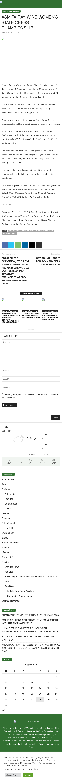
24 (6, 699)
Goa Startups (11, 503)
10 (6, 687)
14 (40, 687)
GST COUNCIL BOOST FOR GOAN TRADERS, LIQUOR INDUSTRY (48, 261)
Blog (4, 484)
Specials (5, 561)
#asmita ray (14, 231)
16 (56, 687)
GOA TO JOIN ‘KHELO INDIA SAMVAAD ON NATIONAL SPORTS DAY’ (28, 638)
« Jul (4, 709)
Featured (9, 498)
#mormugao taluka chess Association (37, 231)
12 (23, 687)
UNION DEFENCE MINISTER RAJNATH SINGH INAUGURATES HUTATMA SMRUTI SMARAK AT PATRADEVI (31, 630)
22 (48, 693)
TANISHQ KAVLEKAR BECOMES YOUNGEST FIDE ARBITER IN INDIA (31, 315)
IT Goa (8, 508)
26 (23, 699)
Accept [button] (28, 775)
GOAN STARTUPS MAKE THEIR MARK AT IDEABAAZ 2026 (30, 615)
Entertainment (8, 523)
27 (32, 699)
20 (32, 693)
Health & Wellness (10, 542)
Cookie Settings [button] (12, 775)
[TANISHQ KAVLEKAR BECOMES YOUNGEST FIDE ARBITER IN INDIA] (31, 305)
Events (5, 537)
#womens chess (9, 234)
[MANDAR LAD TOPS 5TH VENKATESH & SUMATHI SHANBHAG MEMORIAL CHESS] (51, 305)
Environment (8, 532)
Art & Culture (8, 479)
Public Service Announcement (19, 595)
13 (32, 687)
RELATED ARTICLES (31, 293)
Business (6, 489)
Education (6, 518)
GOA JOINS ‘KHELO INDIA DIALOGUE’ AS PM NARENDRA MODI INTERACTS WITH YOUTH (30, 622)
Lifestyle (5, 552)
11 (14, 687)
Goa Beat (9, 586)
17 (6, 693)
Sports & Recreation (11, 11)
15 (48, 687)
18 (14, 693)
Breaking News (12, 566)
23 (56, 693)
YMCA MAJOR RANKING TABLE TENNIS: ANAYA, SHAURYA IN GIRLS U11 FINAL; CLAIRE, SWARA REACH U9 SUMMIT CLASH (31, 648)
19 (23, 693)
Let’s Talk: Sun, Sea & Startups (19, 591)
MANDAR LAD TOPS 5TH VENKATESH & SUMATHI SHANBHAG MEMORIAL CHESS (50, 316)
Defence (5, 513)
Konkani (5, 547)
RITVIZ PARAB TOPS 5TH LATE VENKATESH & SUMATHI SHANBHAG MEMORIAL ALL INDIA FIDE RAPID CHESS (11, 318)
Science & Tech (9, 557)
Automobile (10, 493)
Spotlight (9, 527)
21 (40, 693)
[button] (57, 4)
